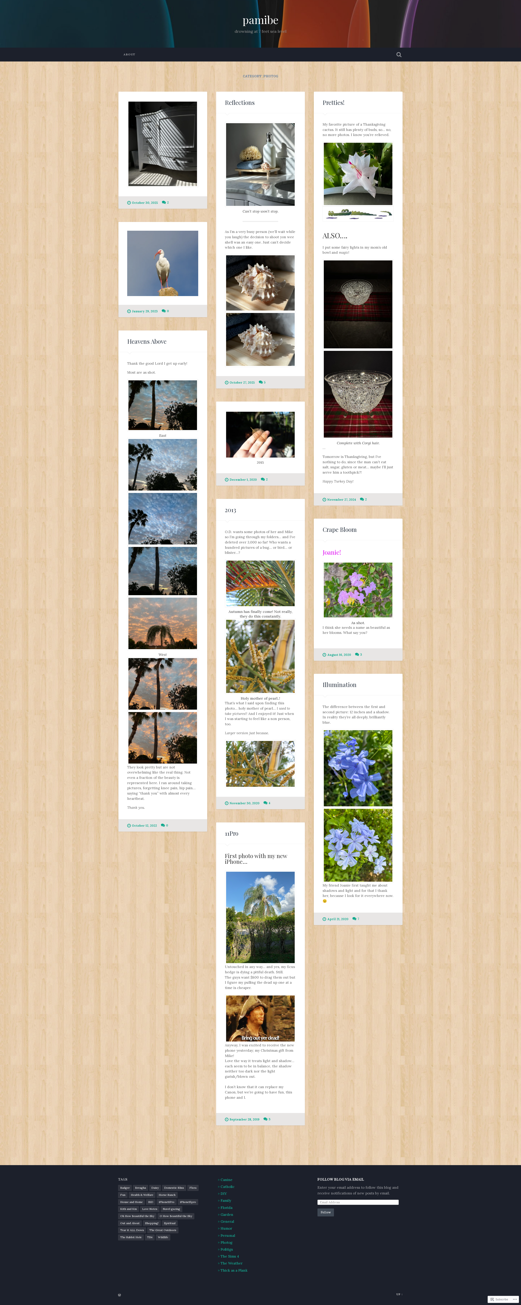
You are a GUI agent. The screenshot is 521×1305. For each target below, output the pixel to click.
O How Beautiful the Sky (176, 1216)
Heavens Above (146, 341)
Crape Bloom (340, 529)
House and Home (131, 1202)
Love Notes (149, 1209)
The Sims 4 (230, 1256)
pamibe (260, 19)
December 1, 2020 (243, 480)
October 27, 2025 (242, 382)
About (129, 54)
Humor (226, 1228)
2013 (230, 510)
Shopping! (152, 1223)
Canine (226, 1180)
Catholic (227, 1186)
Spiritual (169, 1223)
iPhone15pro (188, 1202)
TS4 (149, 1237)
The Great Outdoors (162, 1230)
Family (226, 1200)
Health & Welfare (142, 1195)
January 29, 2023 (145, 311)
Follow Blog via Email (340, 1179)
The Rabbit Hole (131, 1237)
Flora (192, 1188)
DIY (224, 1193)
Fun (122, 1195)
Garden (227, 1214)
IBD (150, 1202)
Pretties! (334, 102)
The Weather (232, 1263)
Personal (228, 1235)
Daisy (155, 1188)
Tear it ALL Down (132, 1230)
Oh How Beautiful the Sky (137, 1216)
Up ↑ (399, 1294)
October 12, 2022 (144, 826)
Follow (326, 1212)
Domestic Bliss (174, 1188)
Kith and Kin (128, 1209)
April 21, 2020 (337, 919)
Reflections (240, 102)
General (227, 1221)
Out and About (130, 1223)
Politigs (227, 1249)
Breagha (140, 1188)
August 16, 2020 (339, 655)
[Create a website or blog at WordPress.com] (119, 1295)
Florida (226, 1207)
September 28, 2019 (244, 1119)
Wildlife (163, 1237)
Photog (226, 1242)
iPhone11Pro (166, 1202)
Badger (125, 1188)
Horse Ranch (167, 1195)
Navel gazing (171, 1209)
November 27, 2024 (341, 500)
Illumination (340, 684)
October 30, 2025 (145, 203)
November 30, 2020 (244, 803)
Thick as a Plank (234, 1270)
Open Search (399, 54)
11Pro (231, 833)
